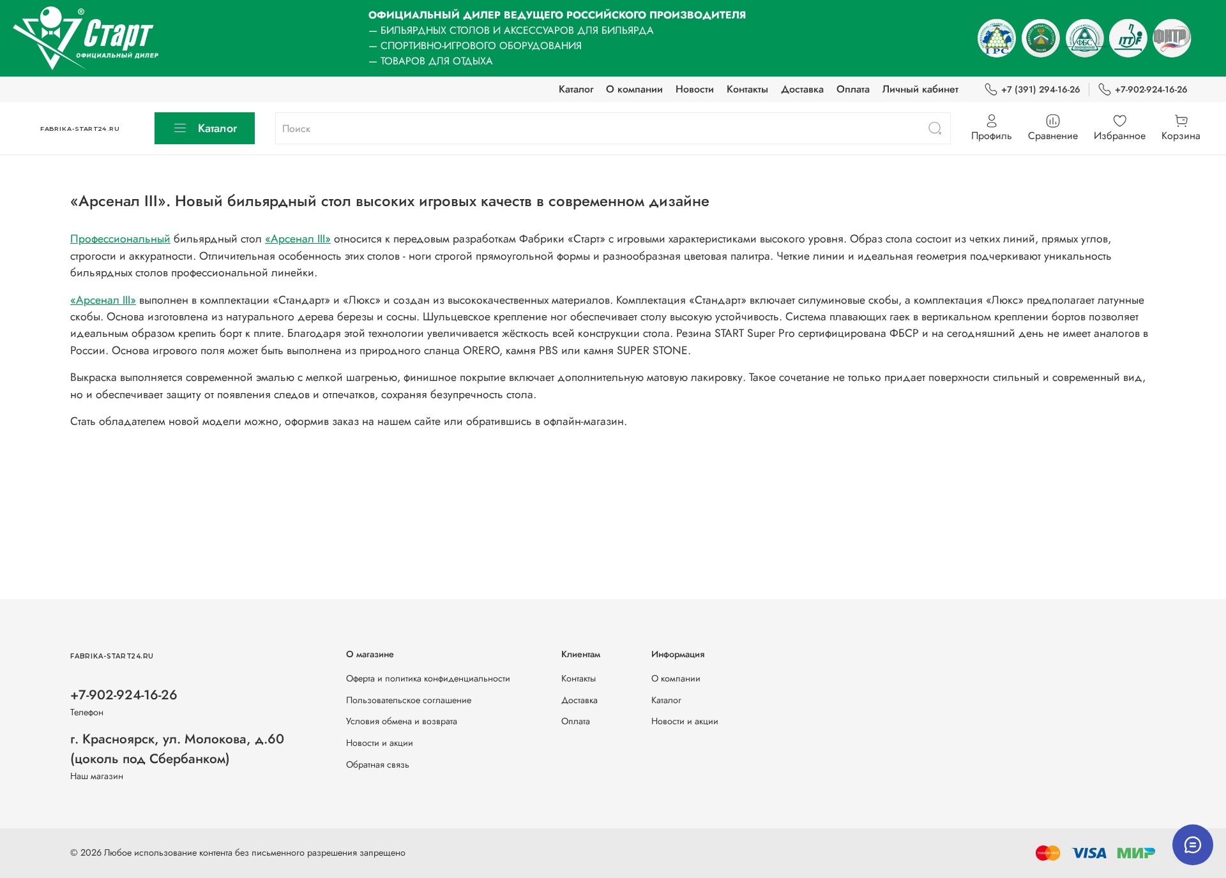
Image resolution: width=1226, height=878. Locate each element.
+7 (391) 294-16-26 (1040, 89)
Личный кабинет (920, 89)
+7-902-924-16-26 (1151, 89)
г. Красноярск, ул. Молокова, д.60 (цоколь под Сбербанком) (177, 748)
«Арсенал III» (298, 238)
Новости (695, 89)
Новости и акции (379, 742)
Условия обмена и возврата (401, 721)
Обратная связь (377, 764)
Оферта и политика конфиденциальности (428, 678)
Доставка (802, 89)
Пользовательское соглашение (408, 700)
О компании (634, 89)
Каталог (576, 89)
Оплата (853, 89)
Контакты (747, 89)
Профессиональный (120, 238)
